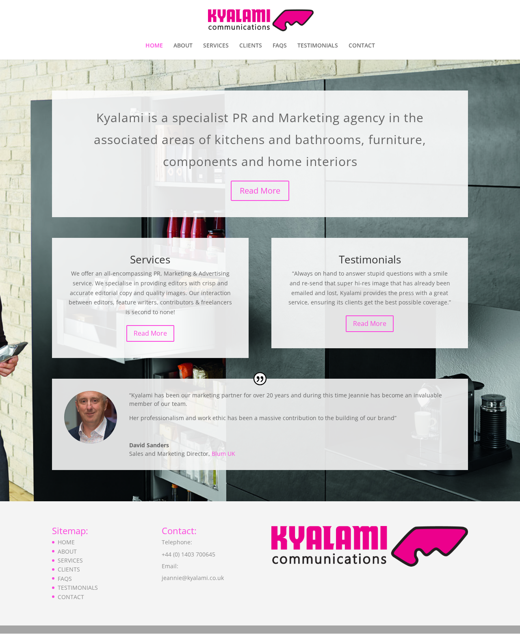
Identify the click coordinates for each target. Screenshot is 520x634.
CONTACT (362, 46)
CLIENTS (250, 46)
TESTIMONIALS (317, 46)
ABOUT (183, 46)
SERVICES (216, 46)
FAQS (280, 46)
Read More (260, 190)
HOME (154, 46)
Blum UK (223, 453)
